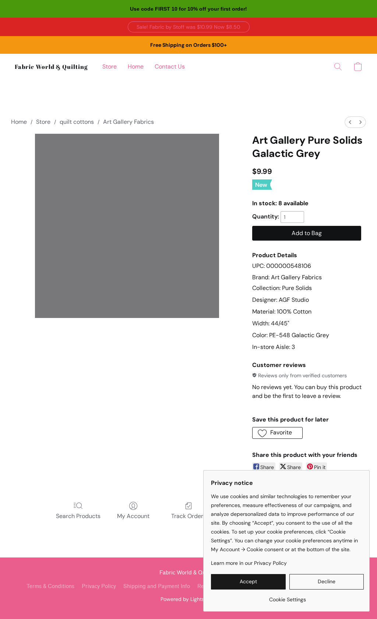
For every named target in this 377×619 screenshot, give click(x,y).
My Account (133, 516)
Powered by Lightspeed (189, 599)
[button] (189, 26)
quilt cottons (77, 122)
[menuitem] (350, 122)
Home (136, 66)
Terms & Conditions (50, 586)
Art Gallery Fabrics (128, 122)
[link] (287, 597)
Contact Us (170, 66)
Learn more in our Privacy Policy (249, 563)
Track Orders (188, 516)
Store (109, 66)
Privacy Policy (99, 586)
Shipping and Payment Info (156, 586)
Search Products (78, 516)
